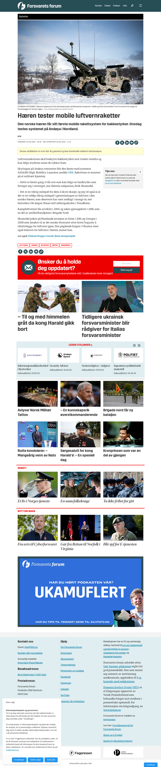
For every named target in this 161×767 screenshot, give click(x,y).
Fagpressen (109, 720)
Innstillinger (151, 765)
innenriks (65, 245)
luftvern (23, 245)
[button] (134, 345)
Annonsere (66, 653)
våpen (55, 245)
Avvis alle (51, 760)
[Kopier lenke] (136, 143)
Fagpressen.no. (12, 750)
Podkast (116, 6)
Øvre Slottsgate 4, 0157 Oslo (32, 675)
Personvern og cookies (72, 671)
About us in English (112, 735)
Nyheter (98, 6)
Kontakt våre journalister (30, 653)
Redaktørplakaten (112, 657)
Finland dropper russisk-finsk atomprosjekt (51, 235)
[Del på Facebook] (117, 142)
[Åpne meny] (140, 6)
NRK (71, 172)
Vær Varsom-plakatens (117, 666)
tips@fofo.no (110, 181)
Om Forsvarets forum (71, 647)
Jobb (125, 6)
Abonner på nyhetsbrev (73, 701)
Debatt (107, 6)
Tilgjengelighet (68, 665)
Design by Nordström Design (117, 741)
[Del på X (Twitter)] (122, 142)
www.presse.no (112, 710)
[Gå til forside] (39, 6)
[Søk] (132, 6)
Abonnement (67, 659)
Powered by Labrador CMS (80, 763)
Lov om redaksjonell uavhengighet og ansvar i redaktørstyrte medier (122, 649)
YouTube (65, 695)
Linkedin (65, 689)
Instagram (66, 683)
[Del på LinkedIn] (127, 142)
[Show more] (140, 172)
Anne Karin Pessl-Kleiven (30, 663)
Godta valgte (35, 760)
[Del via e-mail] (131, 142)
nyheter (45, 245)
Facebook (66, 677)
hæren (34, 245)
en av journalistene (113, 183)
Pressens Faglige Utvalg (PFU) (121, 687)
